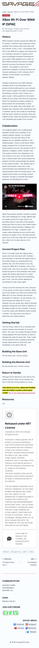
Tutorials (6, 15)
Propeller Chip (16, 552)
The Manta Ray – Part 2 (8, 562)
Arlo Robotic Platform (32, 562)
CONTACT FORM (8, 585)
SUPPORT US (7, 590)
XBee (31, 552)
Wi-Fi (25, 552)
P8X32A (6, 552)
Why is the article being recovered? (21, 393)
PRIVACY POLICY (8, 601)
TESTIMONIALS (8, 588)
